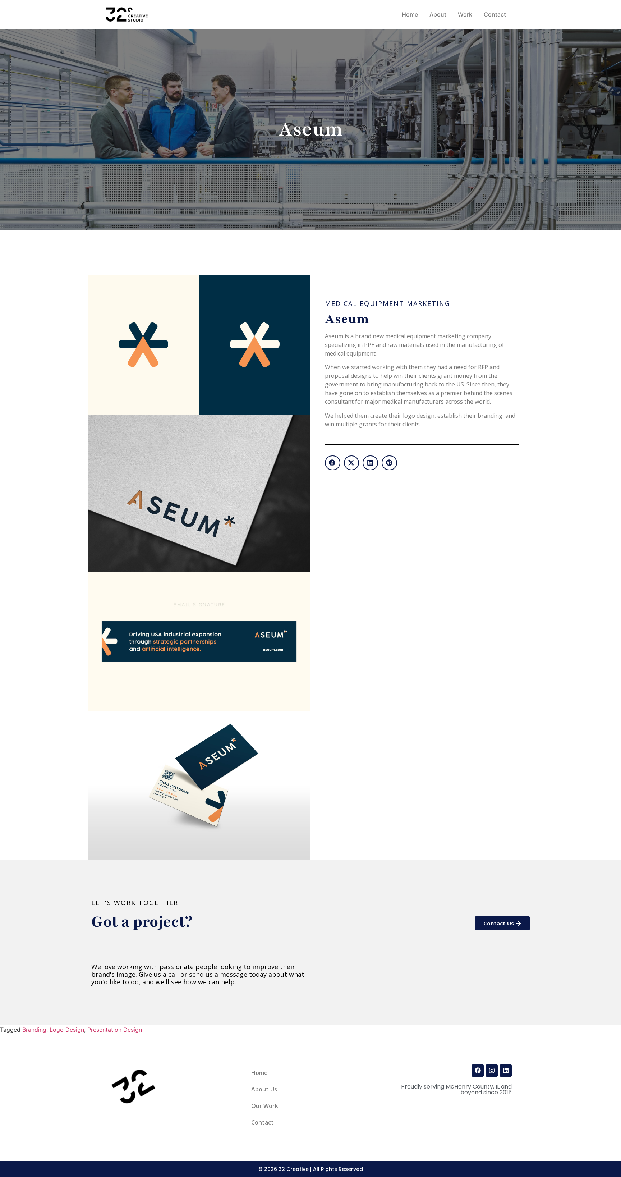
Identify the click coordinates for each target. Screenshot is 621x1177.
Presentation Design (114, 1029)
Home (259, 1073)
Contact (262, 1122)
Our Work (264, 1106)
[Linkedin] (506, 1070)
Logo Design (67, 1029)
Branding (34, 1029)
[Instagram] (492, 1070)
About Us (264, 1089)
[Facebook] (478, 1070)
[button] (332, 462)
